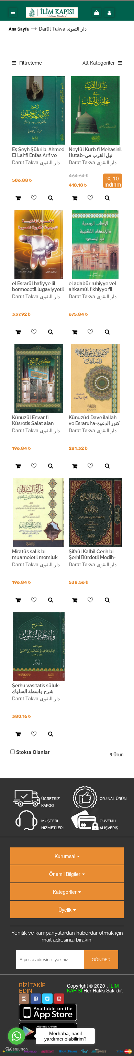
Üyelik (64, 909)
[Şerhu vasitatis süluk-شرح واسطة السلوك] (39, 646)
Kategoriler (65, 891)
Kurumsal (65, 856)
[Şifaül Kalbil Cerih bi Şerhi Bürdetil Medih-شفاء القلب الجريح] (95, 512)
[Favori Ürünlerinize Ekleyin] (32, 198)
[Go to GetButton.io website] (16, 1049)
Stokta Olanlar (32, 751)
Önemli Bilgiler (64, 873)
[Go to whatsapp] (16, 1036)
